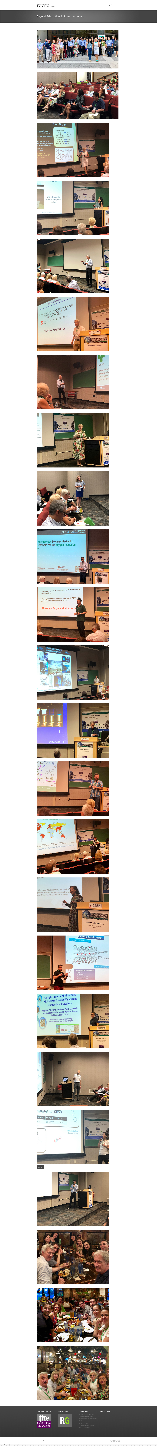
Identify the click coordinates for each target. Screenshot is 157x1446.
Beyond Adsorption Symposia (104, 5)
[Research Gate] (67, 1420)
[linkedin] (116, 1440)
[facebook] (114, 1440)
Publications (83, 5)
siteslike (44, 1440)
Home (68, 5)
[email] (111, 1440)
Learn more (40, 1167)
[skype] (119, 1440)
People (91, 5)
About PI (75, 5)
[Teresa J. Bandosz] (46, 6)
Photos (117, 5)
